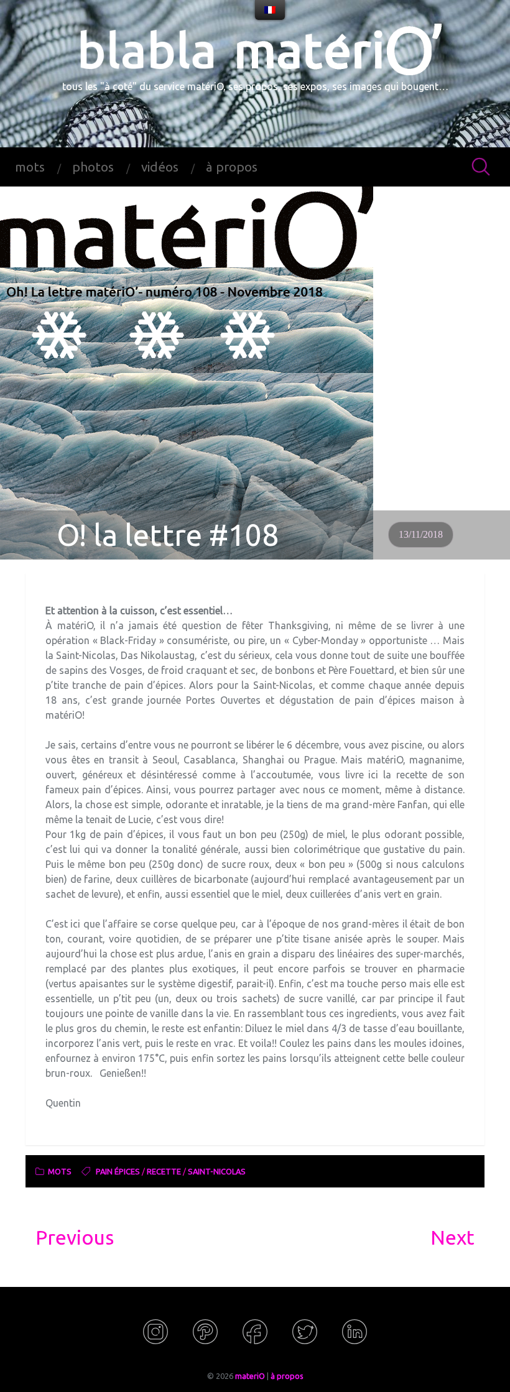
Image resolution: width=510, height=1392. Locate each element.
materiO (250, 1375)
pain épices (118, 1171)
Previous (74, 1237)
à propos (231, 167)
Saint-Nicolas (217, 1171)
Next (452, 1237)
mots (30, 167)
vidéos (159, 167)
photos (93, 167)
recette (164, 1171)
